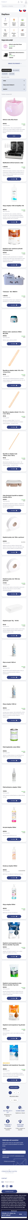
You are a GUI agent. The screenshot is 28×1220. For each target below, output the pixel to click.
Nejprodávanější (6, 70)
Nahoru (15, 1100)
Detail (14, 136)
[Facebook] (3, 1186)
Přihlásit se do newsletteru (9, 1161)
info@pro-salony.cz (9, 1181)
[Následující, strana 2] (14, 1092)
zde (24, 1207)
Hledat (24, 6)
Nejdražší (4, 73)
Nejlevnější (16, 70)
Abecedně (11, 73)
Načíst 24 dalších (14, 1087)
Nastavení (14, 1211)
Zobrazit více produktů (14, 63)
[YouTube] (11, 1186)
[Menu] (26, 2)
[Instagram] (6, 1186)
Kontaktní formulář (9, 1191)
